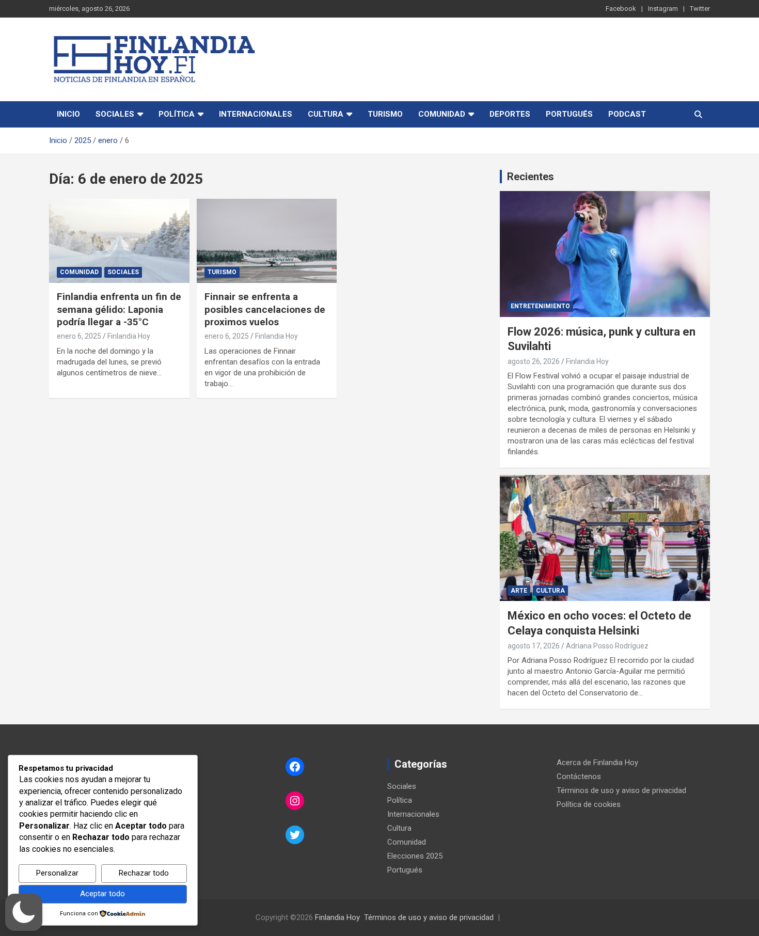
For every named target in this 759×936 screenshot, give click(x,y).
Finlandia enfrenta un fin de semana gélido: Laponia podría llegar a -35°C (119, 309)
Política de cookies (589, 804)
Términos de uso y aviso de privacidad (621, 790)
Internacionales (255, 114)
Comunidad (441, 114)
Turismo (385, 114)
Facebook (621, 8)
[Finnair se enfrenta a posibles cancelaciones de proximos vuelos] (266, 240)
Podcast (627, 114)
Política (177, 114)
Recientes (530, 176)
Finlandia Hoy (128, 336)
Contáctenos (579, 776)
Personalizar (57, 873)
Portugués (569, 114)
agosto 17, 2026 (534, 646)
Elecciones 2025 (414, 856)
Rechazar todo (144, 873)
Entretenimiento (540, 306)
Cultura (325, 114)
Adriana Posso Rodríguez (607, 646)
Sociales (115, 114)
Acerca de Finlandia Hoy (597, 762)
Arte (519, 590)
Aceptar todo (102, 893)
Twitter (700, 8)
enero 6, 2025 (79, 336)
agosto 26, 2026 (534, 361)
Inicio (68, 114)
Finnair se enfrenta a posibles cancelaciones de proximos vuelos (264, 309)
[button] (23, 912)
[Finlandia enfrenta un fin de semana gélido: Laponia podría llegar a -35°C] (119, 240)
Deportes (509, 114)
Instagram (663, 8)
